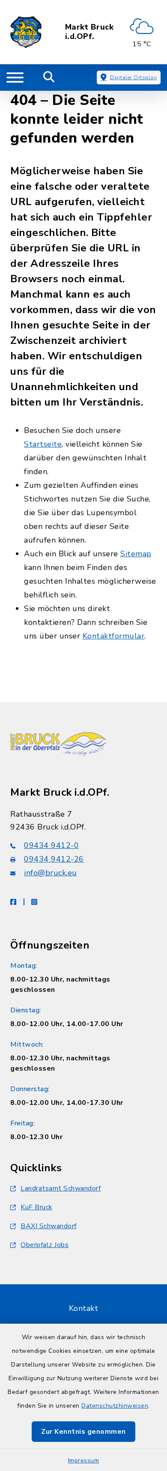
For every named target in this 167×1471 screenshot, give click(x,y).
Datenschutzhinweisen (114, 1406)
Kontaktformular (114, 636)
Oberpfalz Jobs (45, 1245)
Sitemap (136, 554)
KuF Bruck (37, 1207)
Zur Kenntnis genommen (83, 1431)
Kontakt (83, 1308)
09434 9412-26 (54, 859)
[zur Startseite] (26, 32)
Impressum (83, 1460)
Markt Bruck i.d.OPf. (89, 32)
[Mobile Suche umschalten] (49, 77)
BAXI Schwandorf (49, 1226)
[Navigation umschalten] (15, 77)
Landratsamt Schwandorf (61, 1188)
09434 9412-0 (51, 845)
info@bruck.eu (50, 873)
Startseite (43, 444)
